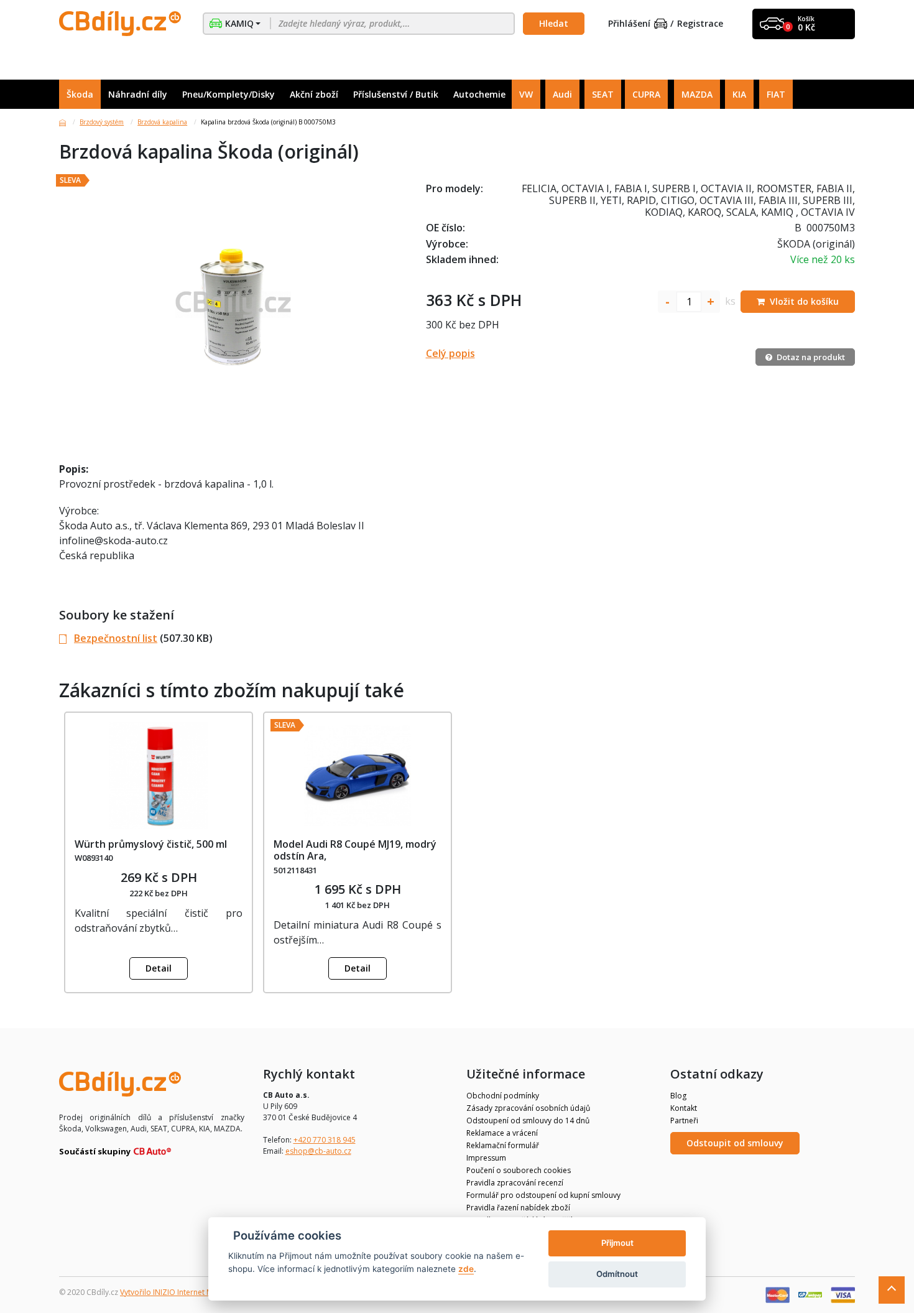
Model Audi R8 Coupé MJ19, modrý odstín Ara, (355, 850)
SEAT (603, 94)
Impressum (486, 1158)
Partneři (684, 1120)
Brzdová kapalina (162, 122)
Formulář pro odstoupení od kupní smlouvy (543, 1195)
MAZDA (697, 94)
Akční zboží (314, 94)
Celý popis (450, 353)
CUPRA (646, 94)
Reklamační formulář (502, 1145)
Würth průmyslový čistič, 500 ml (151, 844)
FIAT (776, 94)
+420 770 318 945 (324, 1139)
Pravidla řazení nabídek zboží (518, 1207)
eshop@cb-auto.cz (318, 1151)
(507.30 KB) (143, 638)
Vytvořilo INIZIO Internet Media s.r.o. (183, 1292)
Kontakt (683, 1108)
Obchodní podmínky (502, 1095)
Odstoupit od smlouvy (734, 1143)
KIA (739, 94)
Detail (158, 968)
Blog (678, 1095)
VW (526, 94)
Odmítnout (617, 1274)
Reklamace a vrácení (502, 1133)
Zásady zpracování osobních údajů (528, 1108)
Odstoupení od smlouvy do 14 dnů (527, 1120)
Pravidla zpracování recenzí (514, 1182)
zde (466, 1269)
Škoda (80, 94)
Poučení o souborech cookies (518, 1170)
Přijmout (617, 1243)
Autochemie (479, 94)
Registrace (700, 24)
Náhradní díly (137, 94)
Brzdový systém (102, 122)
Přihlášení (629, 24)
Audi (562, 94)
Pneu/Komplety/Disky (228, 94)
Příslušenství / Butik (395, 94)
